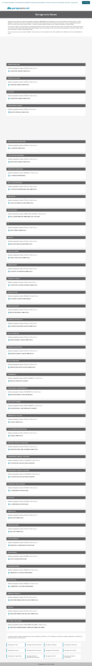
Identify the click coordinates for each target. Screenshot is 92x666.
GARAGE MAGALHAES (14, 64)
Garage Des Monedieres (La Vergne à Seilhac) (64, 24)
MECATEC (10, 607)
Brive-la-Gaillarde (56, 32)
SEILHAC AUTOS (12, 292)
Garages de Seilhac (51, 644)
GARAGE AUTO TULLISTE (15, 415)
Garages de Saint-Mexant (34, 650)
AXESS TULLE (12, 511)
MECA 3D (10, 237)
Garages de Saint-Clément (34, 644)
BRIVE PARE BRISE (13, 360)
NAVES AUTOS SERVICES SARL (17, 141)
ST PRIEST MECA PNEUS (15, 621)
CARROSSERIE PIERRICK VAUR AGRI (18, 456)
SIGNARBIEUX (12, 374)
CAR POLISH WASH (13, 525)
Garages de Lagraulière (15, 656)
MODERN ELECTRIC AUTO (15, 319)
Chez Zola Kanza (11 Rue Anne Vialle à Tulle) (52, 28)
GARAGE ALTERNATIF (14, 593)
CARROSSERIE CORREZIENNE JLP (17, 388)
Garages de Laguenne (70, 644)
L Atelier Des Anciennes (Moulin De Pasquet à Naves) (43, 24)
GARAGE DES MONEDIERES (15, 169)
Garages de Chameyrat (52, 650)
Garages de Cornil (51, 656)
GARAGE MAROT (12, 265)
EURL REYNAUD (12, 552)
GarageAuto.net (11, 21)
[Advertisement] (46, 49)
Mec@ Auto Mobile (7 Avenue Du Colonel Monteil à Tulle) (20, 29)
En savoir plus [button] (74, 2)
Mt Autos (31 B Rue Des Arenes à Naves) (55, 23)
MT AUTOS (11, 92)
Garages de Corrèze (70, 650)
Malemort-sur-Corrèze (68, 32)
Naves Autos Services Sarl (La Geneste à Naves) (21, 24)
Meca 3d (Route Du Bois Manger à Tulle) (33, 28)
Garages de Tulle (13, 644)
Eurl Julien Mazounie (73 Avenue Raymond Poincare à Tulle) (32, 26)
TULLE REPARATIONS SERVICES (17, 429)
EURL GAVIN (11, 196)
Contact (52, 664)
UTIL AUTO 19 (12, 579)
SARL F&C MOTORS (13, 306)
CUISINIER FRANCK (13, 566)
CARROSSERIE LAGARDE (15, 105)
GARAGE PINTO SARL (14, 78)
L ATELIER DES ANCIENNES (16, 155)
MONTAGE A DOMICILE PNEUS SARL (18, 443)
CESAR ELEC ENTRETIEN (15, 347)
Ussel (62, 32)
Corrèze (56, 21)
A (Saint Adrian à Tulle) (19, 28)
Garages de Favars (13, 650)
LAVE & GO (11, 497)
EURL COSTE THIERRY (14, 401)
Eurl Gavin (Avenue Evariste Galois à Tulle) (54, 26)
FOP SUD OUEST (12, 210)
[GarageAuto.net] (18, 8)
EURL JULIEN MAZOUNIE (15, 182)
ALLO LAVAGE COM (13, 333)
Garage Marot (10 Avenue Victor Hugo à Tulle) (72, 28)
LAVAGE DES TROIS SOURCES (16, 484)
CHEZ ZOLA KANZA (13, 251)
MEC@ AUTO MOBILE (14, 278)
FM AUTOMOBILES (13, 538)
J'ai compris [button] (86, 2)
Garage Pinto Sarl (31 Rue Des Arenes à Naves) (36, 23)
